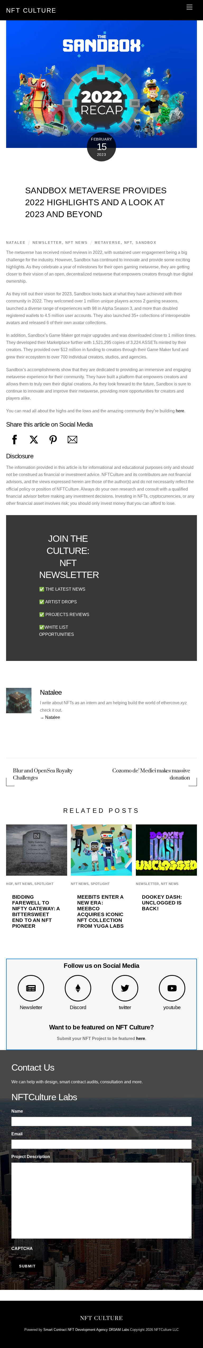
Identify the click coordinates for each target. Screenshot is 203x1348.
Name (17, 1111)
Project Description (30, 1156)
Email (16, 1134)
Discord (78, 1007)
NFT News (76, 243)
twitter (125, 1007)
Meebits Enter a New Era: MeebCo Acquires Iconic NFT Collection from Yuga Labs (100, 911)
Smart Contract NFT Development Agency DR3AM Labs (86, 1330)
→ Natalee (50, 717)
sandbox (146, 243)
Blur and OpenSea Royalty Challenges (42, 774)
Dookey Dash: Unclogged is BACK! (162, 902)
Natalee (16, 243)
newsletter (47, 243)
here (180, 411)
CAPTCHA (22, 1248)
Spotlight (43, 884)
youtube (172, 1007)
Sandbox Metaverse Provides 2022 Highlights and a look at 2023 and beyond (96, 202)
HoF (9, 884)
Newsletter (31, 1007)
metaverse (108, 243)
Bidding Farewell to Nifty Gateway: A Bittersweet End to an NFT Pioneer (36, 911)
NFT (128, 243)
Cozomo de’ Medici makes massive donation (151, 774)
